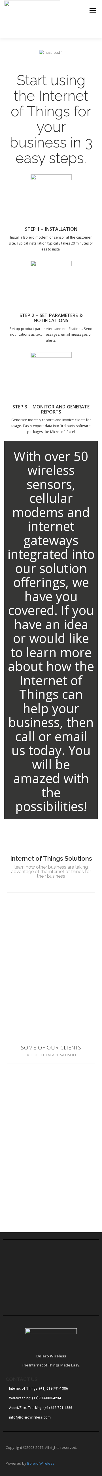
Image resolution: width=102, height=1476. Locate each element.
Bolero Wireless (40, 1463)
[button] (9, 52)
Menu (92, 10)
